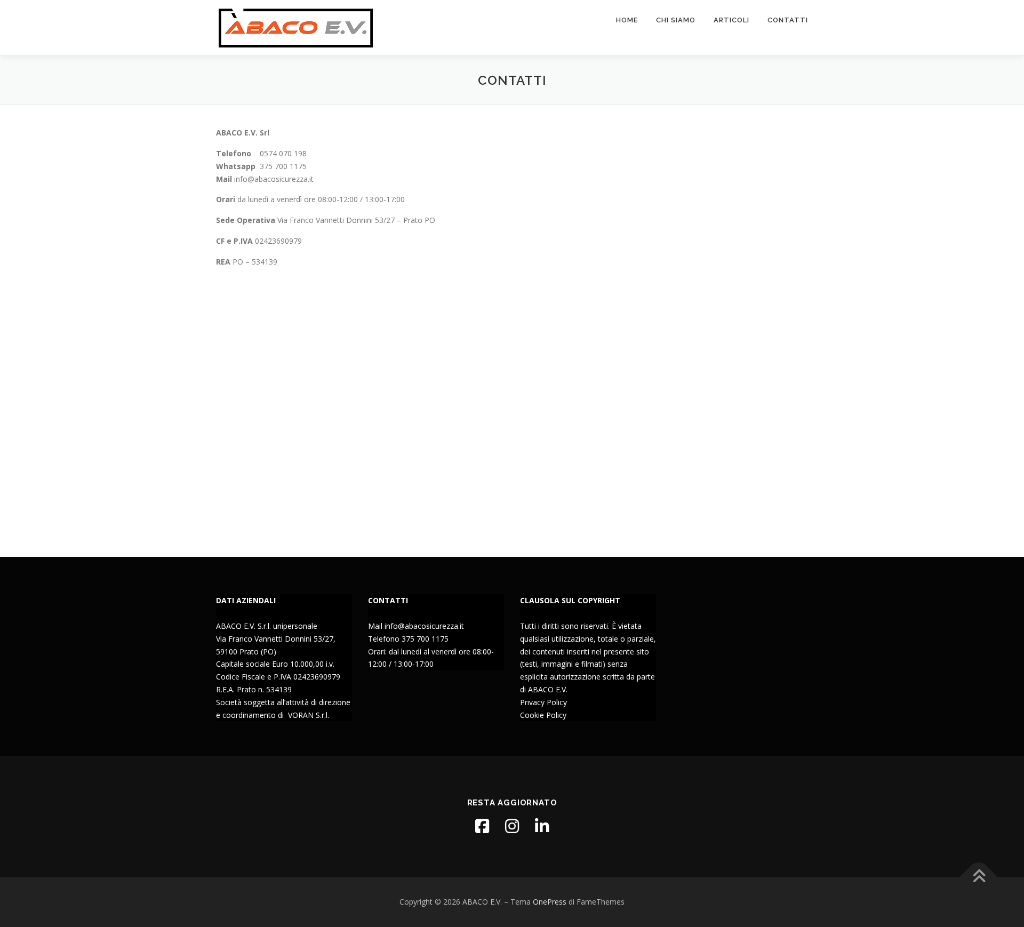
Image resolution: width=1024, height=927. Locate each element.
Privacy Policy (543, 702)
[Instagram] (512, 826)
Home (627, 20)
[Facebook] (482, 826)
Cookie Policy (543, 715)
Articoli (731, 20)
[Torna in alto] (979, 877)
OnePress (549, 902)
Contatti (787, 20)
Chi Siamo (675, 20)
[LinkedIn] (542, 826)
